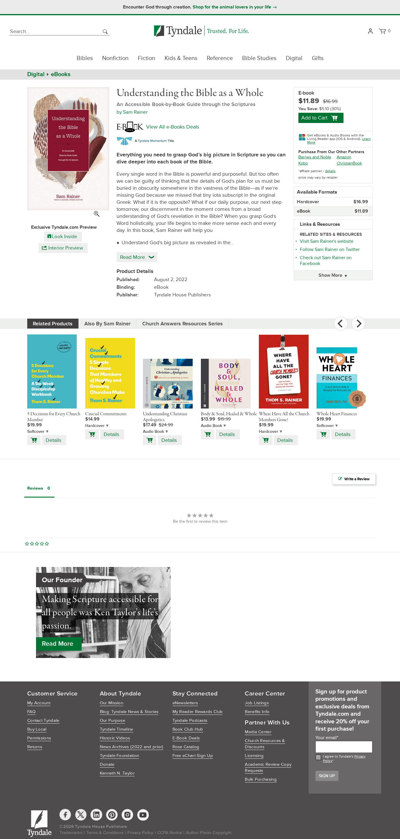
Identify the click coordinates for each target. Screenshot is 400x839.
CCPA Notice (169, 832)
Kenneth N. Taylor (117, 773)
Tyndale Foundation (119, 755)
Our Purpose (112, 720)
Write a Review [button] (357, 479)
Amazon (344, 157)
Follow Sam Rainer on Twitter (330, 249)
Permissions (39, 738)
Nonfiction (115, 58)
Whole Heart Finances (337, 414)
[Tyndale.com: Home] (201, 31)
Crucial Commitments (106, 414)
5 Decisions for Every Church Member (53, 417)
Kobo (303, 163)
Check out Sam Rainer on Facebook (326, 260)
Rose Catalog (185, 747)
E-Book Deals (186, 738)
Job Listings (257, 703)
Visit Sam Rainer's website (326, 241)
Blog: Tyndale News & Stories (129, 712)
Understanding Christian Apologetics (165, 417)
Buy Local (37, 729)
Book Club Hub (187, 729)
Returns (34, 747)
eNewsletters (185, 703)
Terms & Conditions (105, 832)
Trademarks (70, 832)
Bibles (85, 58)
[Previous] (341, 324)
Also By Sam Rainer (107, 323)
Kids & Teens (181, 58)
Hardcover (95, 425)
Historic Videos (115, 738)
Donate (107, 764)
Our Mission (111, 703)
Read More (57, 644)
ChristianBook (349, 163)
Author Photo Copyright (208, 832)
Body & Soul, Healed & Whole (229, 414)
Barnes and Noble (314, 157)
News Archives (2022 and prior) (131, 747)
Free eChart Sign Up (192, 755)
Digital (294, 58)
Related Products (53, 323)
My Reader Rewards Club (197, 712)
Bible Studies (259, 58)
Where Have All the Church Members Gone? (284, 417)
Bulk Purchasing (261, 779)
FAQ (31, 712)
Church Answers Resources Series (182, 323)
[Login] (370, 31)
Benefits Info (257, 712)
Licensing (254, 755)
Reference (220, 58)
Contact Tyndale (43, 720)
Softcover (36, 431)
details (330, 171)
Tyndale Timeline (116, 729)
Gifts (318, 58)
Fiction (146, 58)
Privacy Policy (140, 832)
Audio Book (153, 431)
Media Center (258, 732)
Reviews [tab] (35, 488)
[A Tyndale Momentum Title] (147, 140)
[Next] (358, 324)
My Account (38, 703)
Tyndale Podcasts (190, 720)
